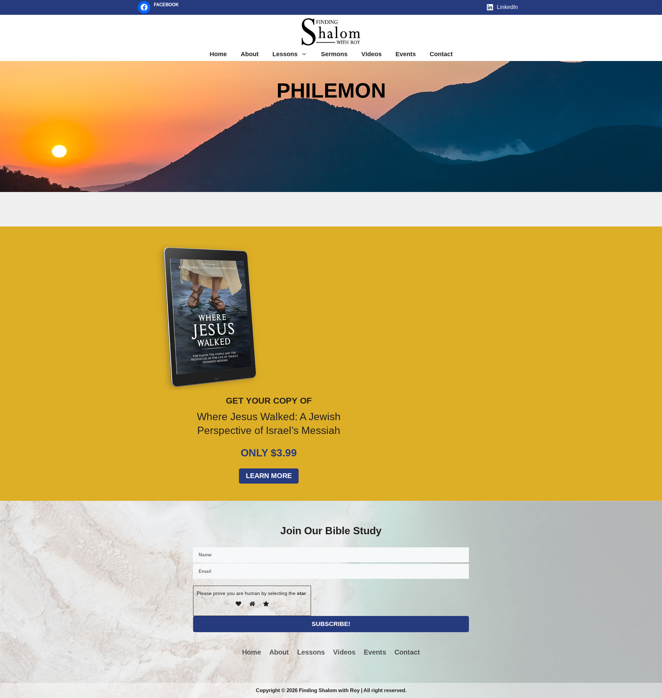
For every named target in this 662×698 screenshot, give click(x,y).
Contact (441, 54)
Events (405, 54)
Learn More (269, 475)
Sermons (334, 54)
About (250, 54)
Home (218, 54)
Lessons (285, 54)
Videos (371, 54)
